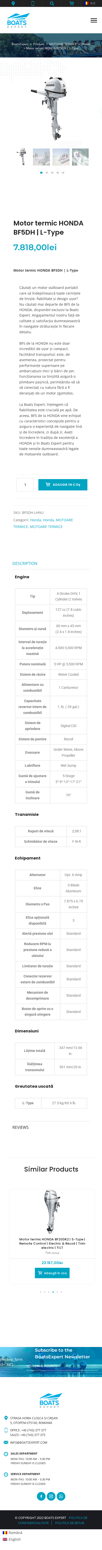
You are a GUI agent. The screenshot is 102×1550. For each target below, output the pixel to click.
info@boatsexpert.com (28, 1442)
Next (79, 162)
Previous (23, 162)
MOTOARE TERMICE (46, 526)
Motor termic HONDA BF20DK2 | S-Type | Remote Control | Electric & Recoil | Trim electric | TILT (52, 1243)
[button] (13, 3)
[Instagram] (51, 1496)
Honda (35, 520)
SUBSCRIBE (34, 1374)
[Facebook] (41, 1496)
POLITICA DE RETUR (69, 1523)
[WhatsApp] (61, 1496)
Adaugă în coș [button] (55, 1273)
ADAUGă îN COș (66, 484)
